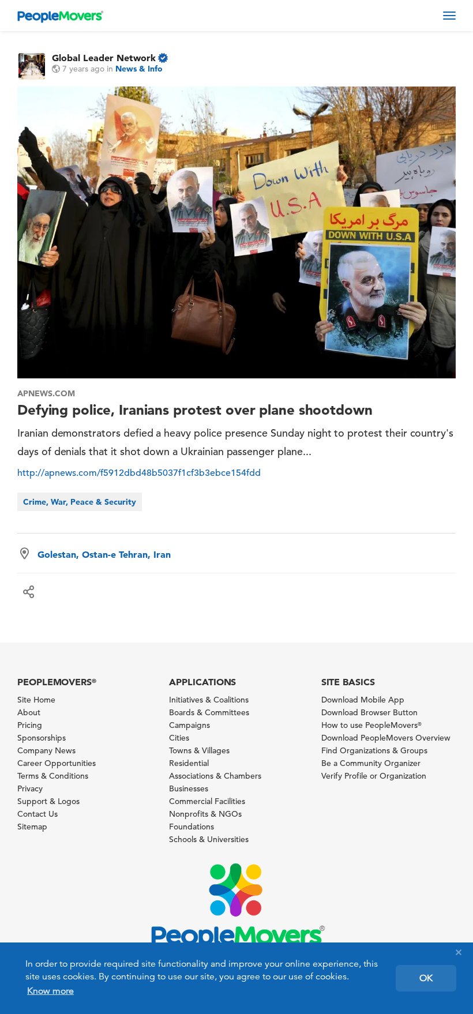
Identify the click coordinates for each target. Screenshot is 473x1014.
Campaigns (189, 725)
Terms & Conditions (52, 776)
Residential (189, 763)
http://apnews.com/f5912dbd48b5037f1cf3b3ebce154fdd (139, 473)
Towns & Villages (199, 750)
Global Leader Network (104, 57)
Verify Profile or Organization (373, 776)
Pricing (29, 725)
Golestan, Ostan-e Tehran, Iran (104, 554)
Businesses (188, 788)
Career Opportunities (56, 763)
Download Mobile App (362, 699)
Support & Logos (48, 801)
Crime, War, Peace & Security (79, 502)
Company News (46, 750)
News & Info (139, 68)
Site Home (36, 699)
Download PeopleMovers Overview (386, 738)
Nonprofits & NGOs (205, 814)
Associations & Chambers (215, 776)
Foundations (191, 826)
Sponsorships (41, 738)
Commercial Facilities (207, 801)
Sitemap (32, 826)
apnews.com (46, 393)
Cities (179, 738)
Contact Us (37, 814)
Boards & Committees (209, 712)
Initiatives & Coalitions (209, 699)
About (28, 712)
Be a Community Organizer (371, 763)
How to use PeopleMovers (371, 725)
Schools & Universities (209, 839)
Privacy (30, 788)
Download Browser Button (369, 712)
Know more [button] (50, 991)
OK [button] (426, 978)
